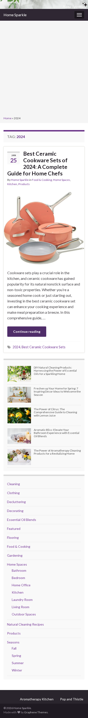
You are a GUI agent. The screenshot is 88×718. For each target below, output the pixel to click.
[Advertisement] (44, 69)
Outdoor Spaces (24, 614)
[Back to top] (77, 707)
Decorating (15, 511)
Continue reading (26, 331)
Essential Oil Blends (21, 520)
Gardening (15, 555)
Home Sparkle (15, 14)
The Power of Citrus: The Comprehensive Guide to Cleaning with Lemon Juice (55, 412)
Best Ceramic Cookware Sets (43, 347)
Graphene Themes (36, 712)
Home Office (21, 585)
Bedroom (18, 578)
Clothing (13, 493)
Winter (17, 670)
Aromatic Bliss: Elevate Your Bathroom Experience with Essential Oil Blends (56, 433)
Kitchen (12, 184)
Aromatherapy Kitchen (37, 699)
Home (7, 118)
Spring (16, 656)
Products (24, 184)
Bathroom (19, 570)
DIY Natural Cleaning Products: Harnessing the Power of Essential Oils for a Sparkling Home (55, 370)
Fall (14, 648)
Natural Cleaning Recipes (25, 624)
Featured (13, 529)
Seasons (13, 642)
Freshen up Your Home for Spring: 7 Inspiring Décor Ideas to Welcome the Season (57, 391)
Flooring (13, 537)
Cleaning (13, 484)
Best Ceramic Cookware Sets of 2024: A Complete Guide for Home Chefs (37, 163)
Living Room (20, 607)
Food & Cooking (42, 180)
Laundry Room (22, 600)
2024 (16, 347)
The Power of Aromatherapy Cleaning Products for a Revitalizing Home (57, 452)
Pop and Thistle (71, 699)
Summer (18, 663)
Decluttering (16, 502)
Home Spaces (61, 180)
